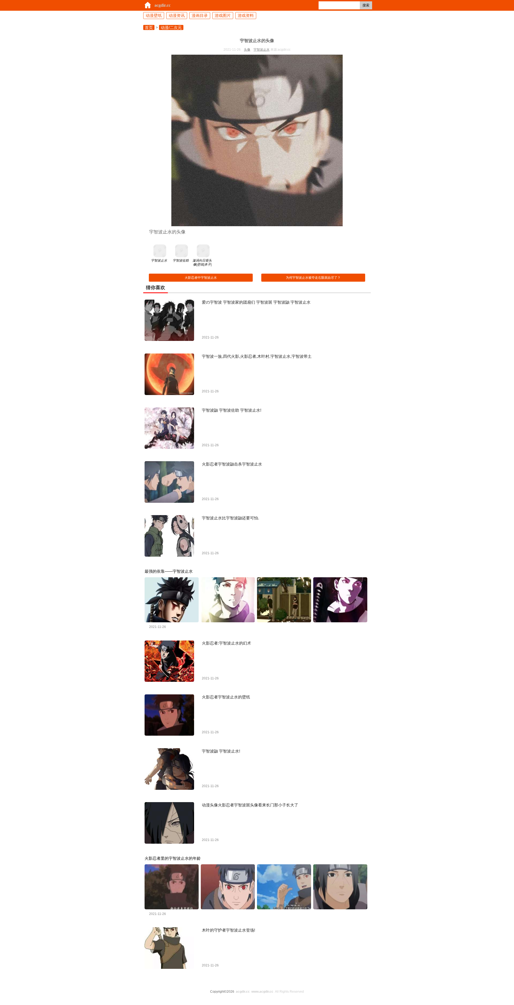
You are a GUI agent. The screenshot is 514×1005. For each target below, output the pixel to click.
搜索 (365, 5)
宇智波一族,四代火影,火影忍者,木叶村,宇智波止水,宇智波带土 (257, 356)
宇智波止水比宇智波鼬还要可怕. (230, 518)
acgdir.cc (162, 5)
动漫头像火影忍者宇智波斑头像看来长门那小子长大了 (250, 805)
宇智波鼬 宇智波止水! (221, 751)
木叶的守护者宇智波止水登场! (228, 930)
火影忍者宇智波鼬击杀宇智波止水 (232, 464)
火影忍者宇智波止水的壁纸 (226, 697)
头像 (247, 49)
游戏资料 (246, 15)
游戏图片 (223, 15)
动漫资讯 (177, 15)
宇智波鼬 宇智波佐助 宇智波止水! (231, 410)
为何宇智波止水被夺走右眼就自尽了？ (313, 278)
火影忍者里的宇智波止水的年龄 (173, 858)
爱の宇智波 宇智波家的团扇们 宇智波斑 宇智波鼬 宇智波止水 (256, 302)
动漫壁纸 (154, 15)
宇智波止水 (262, 49)
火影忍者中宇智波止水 (201, 278)
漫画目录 (200, 15)
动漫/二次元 (171, 27)
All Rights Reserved (270, 991)
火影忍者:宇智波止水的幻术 (226, 643)
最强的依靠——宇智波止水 (169, 571)
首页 (149, 27)
